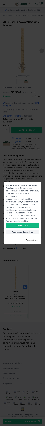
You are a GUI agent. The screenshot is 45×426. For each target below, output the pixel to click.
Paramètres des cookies (22, 232)
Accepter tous (22, 225)
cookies (12, 191)
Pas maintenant (32, 240)
